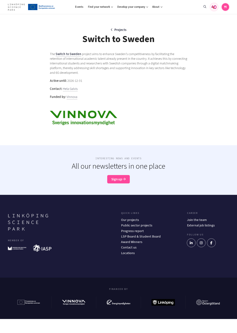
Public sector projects (136, 225)
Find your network (99, 7)
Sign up (117, 179)
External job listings (201, 225)
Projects (120, 30)
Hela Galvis (70, 88)
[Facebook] (211, 243)
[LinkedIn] (191, 243)
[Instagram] (201, 243)
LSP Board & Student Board (141, 236)
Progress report (132, 231)
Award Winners (131, 242)
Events (79, 7)
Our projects (130, 220)
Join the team (197, 220)
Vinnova (72, 97)
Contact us (129, 247)
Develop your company (131, 7)
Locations (128, 253)
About (155, 7)
